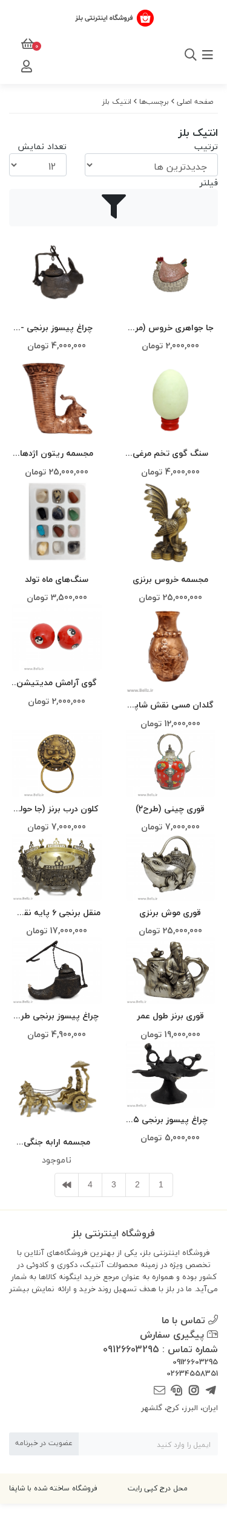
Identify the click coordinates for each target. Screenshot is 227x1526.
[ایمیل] (159, 1391)
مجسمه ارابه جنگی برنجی (57, 1142)
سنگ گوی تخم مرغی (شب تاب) (170, 453)
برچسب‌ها (154, 101)
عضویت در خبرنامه (44, 1443)
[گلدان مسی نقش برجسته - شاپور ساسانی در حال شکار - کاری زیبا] (170, 649)
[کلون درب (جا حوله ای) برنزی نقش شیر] (57, 763)
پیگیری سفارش (173, 1334)
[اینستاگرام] (193, 1391)
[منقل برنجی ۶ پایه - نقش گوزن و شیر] (57, 867)
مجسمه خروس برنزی (170, 579)
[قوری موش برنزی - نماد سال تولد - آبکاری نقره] (170, 867)
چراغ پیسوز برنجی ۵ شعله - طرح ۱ (170, 1120)
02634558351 (192, 1374)
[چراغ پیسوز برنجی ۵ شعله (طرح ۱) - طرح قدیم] (170, 1074)
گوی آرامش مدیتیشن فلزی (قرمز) (56, 683)
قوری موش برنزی (170, 912)
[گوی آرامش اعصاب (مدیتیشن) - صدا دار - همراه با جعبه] (57, 637)
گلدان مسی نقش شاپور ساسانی (170, 705)
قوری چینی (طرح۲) (170, 808)
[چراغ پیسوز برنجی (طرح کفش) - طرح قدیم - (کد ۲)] (57, 970)
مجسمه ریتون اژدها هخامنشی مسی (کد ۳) (56, 453)
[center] (174, 54)
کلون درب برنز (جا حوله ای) (57, 809)
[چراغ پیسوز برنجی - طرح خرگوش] (57, 271)
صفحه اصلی (195, 101)
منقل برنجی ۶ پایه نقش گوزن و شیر (56, 913)
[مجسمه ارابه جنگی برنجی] (57, 1085)
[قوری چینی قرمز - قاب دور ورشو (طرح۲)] (170, 763)
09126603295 (195, 1362)
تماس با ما (185, 1320)
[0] (26, 44)
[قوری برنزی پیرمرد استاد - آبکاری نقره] (170, 970)
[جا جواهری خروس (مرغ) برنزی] (170, 271)
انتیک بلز (116, 101)
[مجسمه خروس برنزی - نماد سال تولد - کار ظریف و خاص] (170, 522)
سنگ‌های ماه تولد (56, 579)
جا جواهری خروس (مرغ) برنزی (170, 328)
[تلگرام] (211, 1391)
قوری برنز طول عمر (170, 1015)
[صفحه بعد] (66, 1185)
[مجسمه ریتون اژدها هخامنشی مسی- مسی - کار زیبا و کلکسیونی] (57, 397)
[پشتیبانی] (176, 1391)
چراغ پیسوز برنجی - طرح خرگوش (57, 328)
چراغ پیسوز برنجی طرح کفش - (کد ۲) (57, 1016)
